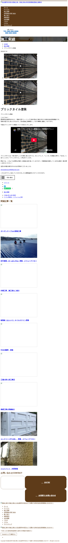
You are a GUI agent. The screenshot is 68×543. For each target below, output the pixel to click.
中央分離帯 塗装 (7, 350)
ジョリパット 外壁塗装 (9, 469)
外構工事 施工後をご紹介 (10, 290)
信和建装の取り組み (10, 13)
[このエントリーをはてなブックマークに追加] (5, 187)
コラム (6, 23)
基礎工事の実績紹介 (8, 409)
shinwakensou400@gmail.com (10, 170)
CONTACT (6, 35)
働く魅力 (6, 15)
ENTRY (47, 482)
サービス (6, 9)
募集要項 (6, 17)
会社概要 (6, 19)
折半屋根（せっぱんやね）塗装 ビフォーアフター (19, 261)
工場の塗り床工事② (8, 380)
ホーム (6, 7)
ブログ (6, 21)
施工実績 (6, 11)
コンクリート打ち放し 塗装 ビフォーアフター (18, 439)
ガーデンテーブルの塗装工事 (11, 231)
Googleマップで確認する (8, 534)
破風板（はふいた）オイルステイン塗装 (15, 320)
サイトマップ (8, 25)
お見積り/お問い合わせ (47, 495)
